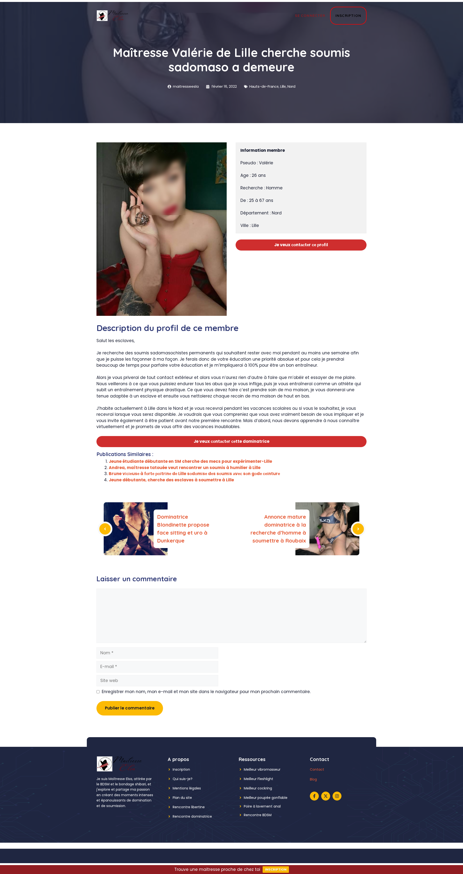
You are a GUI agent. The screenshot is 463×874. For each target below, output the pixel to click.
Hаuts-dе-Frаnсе (264, 86)
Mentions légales (187, 788)
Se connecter (310, 15)
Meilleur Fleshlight (258, 778)
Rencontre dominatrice (192, 816)
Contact (317, 769)
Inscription (348, 15)
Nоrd (291, 86)
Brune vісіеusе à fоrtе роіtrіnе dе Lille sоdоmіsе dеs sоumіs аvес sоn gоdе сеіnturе (194, 474)
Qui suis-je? (182, 778)
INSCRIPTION (275, 869)
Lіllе (283, 86)
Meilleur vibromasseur (262, 769)
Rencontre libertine (189, 807)
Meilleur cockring (258, 788)
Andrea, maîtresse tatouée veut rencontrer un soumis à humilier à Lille (184, 467)
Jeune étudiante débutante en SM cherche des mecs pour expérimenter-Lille (190, 461)
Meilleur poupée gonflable (265, 797)
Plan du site (182, 797)
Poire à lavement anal (262, 806)
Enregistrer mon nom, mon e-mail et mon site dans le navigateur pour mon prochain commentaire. (206, 692)
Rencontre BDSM (258, 815)
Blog (313, 779)
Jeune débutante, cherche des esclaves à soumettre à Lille (171, 480)
